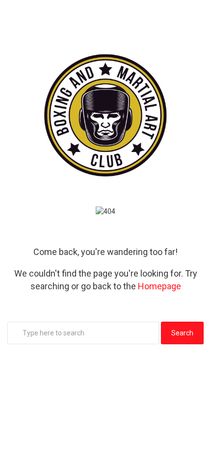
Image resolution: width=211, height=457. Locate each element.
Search (182, 333)
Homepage (159, 286)
